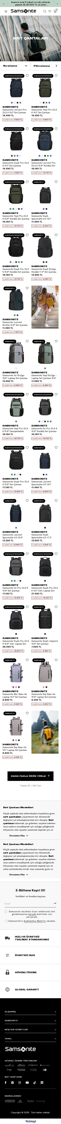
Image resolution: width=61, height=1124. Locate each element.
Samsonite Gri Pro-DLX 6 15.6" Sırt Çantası (15, 589)
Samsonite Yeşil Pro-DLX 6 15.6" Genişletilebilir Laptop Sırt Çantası (15, 430)
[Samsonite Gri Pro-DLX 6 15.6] (44, 405)
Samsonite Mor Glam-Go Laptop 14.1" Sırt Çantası (15, 695)
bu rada (32, 914)
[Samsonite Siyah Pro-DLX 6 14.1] (16, 139)
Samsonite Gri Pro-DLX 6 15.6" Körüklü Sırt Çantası (44, 430)
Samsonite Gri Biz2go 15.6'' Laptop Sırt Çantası (15, 377)
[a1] (10, 1101)
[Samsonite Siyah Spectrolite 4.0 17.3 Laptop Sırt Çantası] (44, 511)
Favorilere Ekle (27, 75)
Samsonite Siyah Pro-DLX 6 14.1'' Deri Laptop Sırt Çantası (44, 589)
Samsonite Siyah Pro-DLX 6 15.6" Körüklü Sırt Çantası (16, 270)
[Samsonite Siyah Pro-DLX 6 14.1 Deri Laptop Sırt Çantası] (44, 564)
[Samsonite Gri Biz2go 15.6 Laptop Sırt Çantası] (16, 352)
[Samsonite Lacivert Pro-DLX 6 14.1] (16, 86)
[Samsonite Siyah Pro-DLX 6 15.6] (16, 245)
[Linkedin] (42, 1082)
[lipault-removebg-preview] (41, 1101)
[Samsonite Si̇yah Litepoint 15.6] (44, 617)
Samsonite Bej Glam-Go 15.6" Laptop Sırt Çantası (43, 695)
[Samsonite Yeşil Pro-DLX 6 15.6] (16, 192)
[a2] (20, 1101)
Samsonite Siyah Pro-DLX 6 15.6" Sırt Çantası (16, 483)
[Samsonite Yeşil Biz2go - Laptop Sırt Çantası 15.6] (44, 352)
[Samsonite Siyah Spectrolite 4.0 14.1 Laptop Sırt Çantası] (44, 192)
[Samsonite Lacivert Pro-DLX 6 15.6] (44, 139)
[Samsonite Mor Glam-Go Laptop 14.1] (16, 671)
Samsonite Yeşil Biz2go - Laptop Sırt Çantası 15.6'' (44, 377)
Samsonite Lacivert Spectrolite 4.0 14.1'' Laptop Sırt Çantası (41, 483)
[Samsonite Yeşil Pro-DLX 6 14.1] (44, 86)
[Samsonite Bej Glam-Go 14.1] (16, 724)
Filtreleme (42, 66)
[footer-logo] (20, 1049)
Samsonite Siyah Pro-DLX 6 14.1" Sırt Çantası (16, 164)
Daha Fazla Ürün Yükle (28, 776)
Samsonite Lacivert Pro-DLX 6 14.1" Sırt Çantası (15, 111)
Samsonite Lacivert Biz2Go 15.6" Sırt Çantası (15, 323)
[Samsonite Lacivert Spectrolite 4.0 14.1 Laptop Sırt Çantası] (44, 458)
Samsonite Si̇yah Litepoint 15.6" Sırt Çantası (44, 642)
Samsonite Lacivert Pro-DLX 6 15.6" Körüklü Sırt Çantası (43, 164)
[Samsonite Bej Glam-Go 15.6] (44, 671)
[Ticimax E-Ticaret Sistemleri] (30, 1121)
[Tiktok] (34, 1082)
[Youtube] (27, 1082)
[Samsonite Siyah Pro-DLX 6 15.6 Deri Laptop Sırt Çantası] (16, 617)
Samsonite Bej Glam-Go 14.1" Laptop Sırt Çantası (15, 748)
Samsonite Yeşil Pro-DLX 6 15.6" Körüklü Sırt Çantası (16, 217)
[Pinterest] (12, 1082)
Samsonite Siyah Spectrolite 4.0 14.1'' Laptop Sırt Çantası (41, 217)
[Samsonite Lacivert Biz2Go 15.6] (16, 299)
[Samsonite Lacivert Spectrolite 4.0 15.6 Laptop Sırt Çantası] (16, 511)
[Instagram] (19, 1082)
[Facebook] (5, 1082)
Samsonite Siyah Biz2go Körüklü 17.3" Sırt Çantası (43, 270)
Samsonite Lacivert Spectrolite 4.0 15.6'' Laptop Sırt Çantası (13, 536)
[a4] (30, 1101)
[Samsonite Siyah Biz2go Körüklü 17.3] (44, 245)
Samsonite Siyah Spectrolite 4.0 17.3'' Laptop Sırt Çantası (41, 536)
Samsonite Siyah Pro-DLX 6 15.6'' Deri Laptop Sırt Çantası (16, 642)
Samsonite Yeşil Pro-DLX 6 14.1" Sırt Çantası (44, 111)
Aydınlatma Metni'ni (35, 921)
